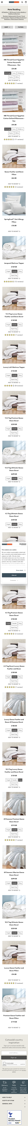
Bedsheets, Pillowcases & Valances (14, 19)
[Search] (22, 2)
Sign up (13, 1057)
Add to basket (13, 80)
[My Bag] (26, 2)
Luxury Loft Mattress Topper (14, 367)
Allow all (14, 575)
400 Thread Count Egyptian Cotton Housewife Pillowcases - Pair (14, 62)
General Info (7, 1103)
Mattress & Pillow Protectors (18, 17)
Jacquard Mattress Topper (14, 263)
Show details (19, 570)
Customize (13, 580)
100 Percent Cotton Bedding (17, 12)
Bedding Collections (14, 14)
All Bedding (5, 12)
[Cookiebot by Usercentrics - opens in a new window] (19, 544)
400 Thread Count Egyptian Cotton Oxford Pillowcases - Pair (14, 118)
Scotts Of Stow (8, 1100)
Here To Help (7, 1097)
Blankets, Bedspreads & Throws (12, 16)
